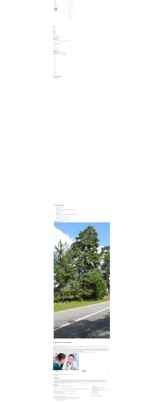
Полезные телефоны (71, 3)
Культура (55, 67)
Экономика (55, 60)
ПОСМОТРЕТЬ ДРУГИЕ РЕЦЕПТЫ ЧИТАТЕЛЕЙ (84, 383)
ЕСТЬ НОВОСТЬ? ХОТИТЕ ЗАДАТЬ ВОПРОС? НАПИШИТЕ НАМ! (61, 41)
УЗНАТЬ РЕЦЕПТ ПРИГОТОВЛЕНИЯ (59, 383)
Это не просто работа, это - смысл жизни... (63, 217)
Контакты (69, 18)
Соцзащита (55, 65)
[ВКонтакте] (82, 371)
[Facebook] (54, 10)
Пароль (55, 4)
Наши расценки (70, 16)
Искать (55, 11)
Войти (55, 0)
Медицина (55, 63)
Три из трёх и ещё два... (60, 212)
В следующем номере (59, 206)
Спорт (54, 68)
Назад (83, 372)
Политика (55, 58)
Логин (55, 2)
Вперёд (108, 372)
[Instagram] (56, 10)
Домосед (55, 72)
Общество (55, 62)
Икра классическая (57, 378)
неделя (54, 34)
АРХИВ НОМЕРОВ (56, 78)
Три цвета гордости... (60, 207)
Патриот (55, 70)
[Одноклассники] (55, 10)
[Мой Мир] (85, 371)
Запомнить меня (57, 7)
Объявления (70, 13)
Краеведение (70, 8)
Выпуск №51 (54, 345)
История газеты (70, 0)
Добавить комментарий (65, 345)
